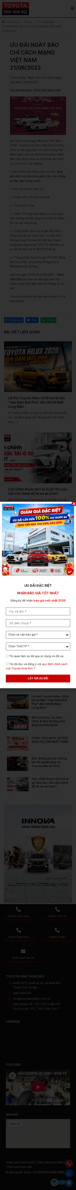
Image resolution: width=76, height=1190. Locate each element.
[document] (38, 595)
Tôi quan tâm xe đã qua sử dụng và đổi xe (36, 656)
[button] (74, 504)
